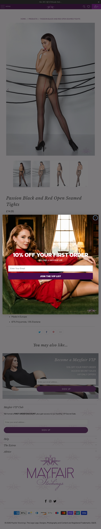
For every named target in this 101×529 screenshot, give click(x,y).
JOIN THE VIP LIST (50, 276)
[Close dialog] (95, 218)
